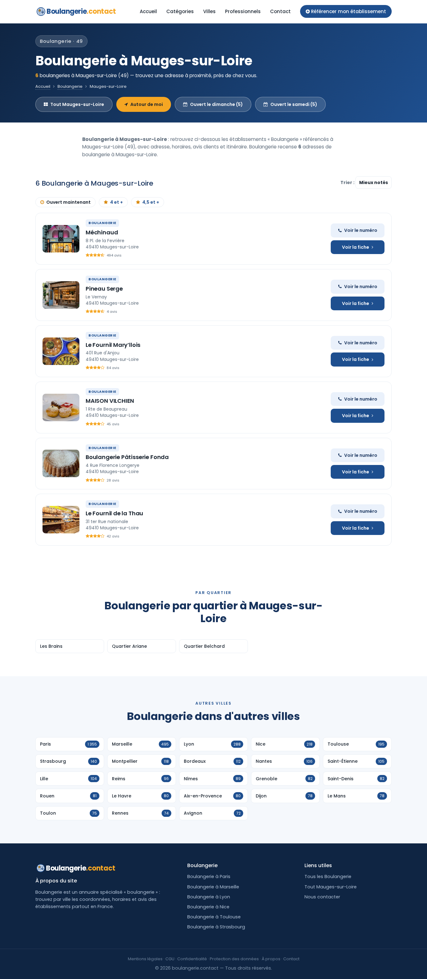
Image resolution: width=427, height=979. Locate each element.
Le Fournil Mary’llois (113, 345)
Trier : (347, 182)
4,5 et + (150, 202)
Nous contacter (322, 897)
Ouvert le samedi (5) (293, 104)
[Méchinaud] (61, 238)
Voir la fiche (355, 247)
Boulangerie (81, 11)
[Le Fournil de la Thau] (61, 519)
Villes (209, 11)
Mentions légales (145, 959)
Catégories (180, 11)
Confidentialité (192, 959)
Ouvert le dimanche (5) (216, 104)
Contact (280, 11)
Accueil (148, 11)
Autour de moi (146, 104)
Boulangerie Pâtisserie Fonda (127, 457)
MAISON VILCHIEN (110, 401)
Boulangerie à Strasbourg (216, 927)
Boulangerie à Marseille (213, 887)
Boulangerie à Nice (208, 907)
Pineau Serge (104, 288)
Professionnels (243, 11)
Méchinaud (102, 232)
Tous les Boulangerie (327, 876)
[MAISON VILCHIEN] (61, 407)
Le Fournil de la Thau (114, 513)
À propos (271, 959)
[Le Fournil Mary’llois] (61, 351)
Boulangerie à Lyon (208, 897)
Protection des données (234, 959)
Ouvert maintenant (68, 202)
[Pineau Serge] (61, 295)
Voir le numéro (360, 230)
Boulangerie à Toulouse (214, 917)
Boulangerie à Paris (208, 876)
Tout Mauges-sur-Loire (77, 104)
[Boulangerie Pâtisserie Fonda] (61, 463)
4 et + (116, 202)
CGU (169, 959)
